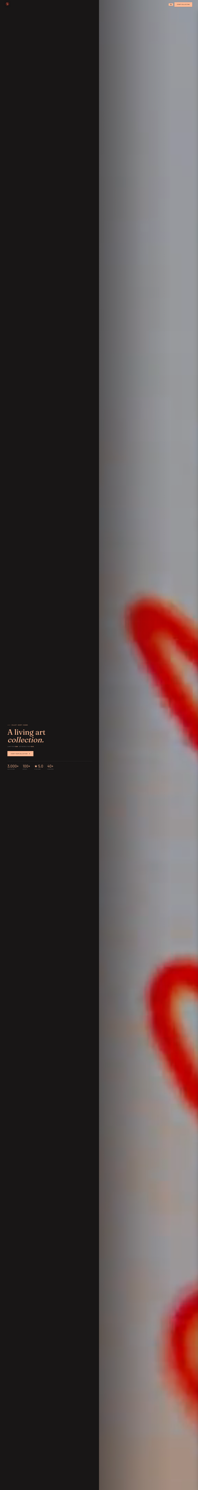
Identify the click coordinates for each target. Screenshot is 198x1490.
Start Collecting (183, 4)
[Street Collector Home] (8, 4)
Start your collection (19, 753)
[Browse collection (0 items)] (171, 4)
